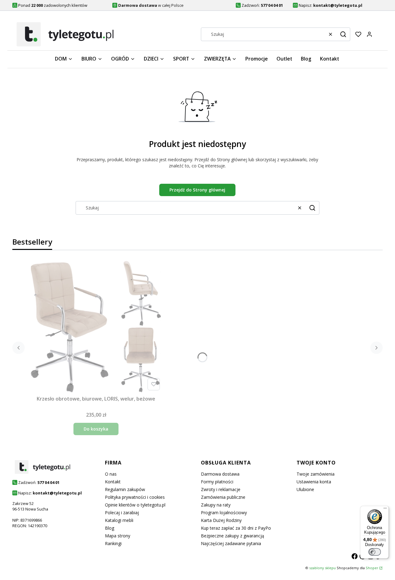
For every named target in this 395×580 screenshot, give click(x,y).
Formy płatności (217, 482)
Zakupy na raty (216, 505)
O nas (111, 474)
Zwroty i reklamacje (220, 489)
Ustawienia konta (314, 482)
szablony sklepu (322, 567)
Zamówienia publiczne (223, 497)
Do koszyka (96, 429)
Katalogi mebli (119, 520)
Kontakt (113, 482)
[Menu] (385, 509)
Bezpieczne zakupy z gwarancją (232, 536)
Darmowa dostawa (220, 474)
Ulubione (305, 489)
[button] (343, 34)
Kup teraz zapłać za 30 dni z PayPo (236, 528)
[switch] (374, 552)
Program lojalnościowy (224, 512)
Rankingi (113, 543)
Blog (109, 528)
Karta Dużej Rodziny (221, 520)
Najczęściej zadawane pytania (231, 543)
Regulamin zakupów (125, 489)
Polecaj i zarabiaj (122, 512)
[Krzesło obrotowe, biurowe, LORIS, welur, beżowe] (96, 326)
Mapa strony (117, 536)
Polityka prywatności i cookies (135, 497)
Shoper (372, 567)
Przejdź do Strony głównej (197, 190)
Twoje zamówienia (316, 474)
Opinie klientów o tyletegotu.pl (135, 505)
